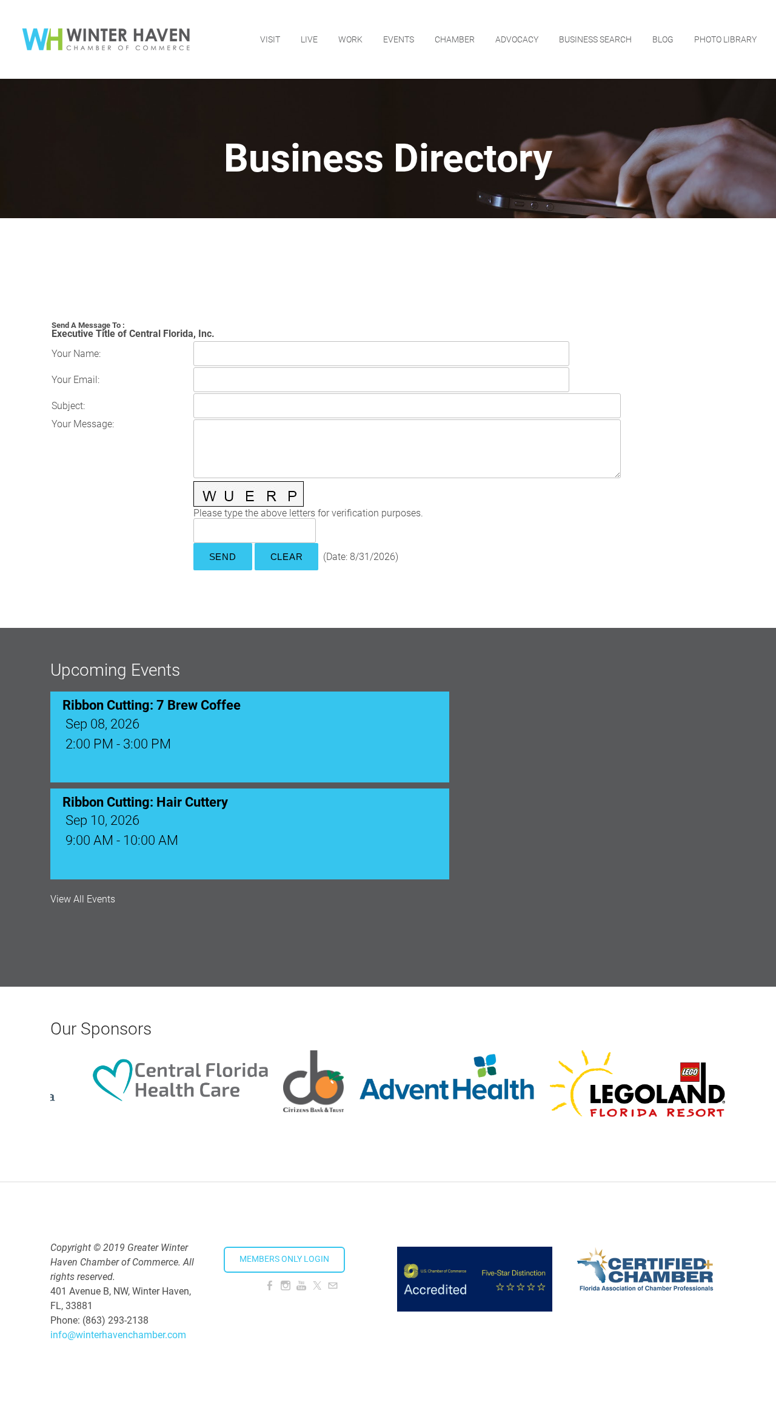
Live (309, 39)
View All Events (82, 899)
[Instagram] (285, 1286)
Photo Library (725, 39)
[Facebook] (270, 1286)
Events (398, 39)
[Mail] (333, 1286)
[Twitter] (317, 1286)
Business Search (595, 39)
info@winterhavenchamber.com (118, 1335)
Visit (270, 39)
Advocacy (516, 39)
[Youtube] (301, 1286)
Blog (663, 39)
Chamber (455, 39)
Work (350, 39)
